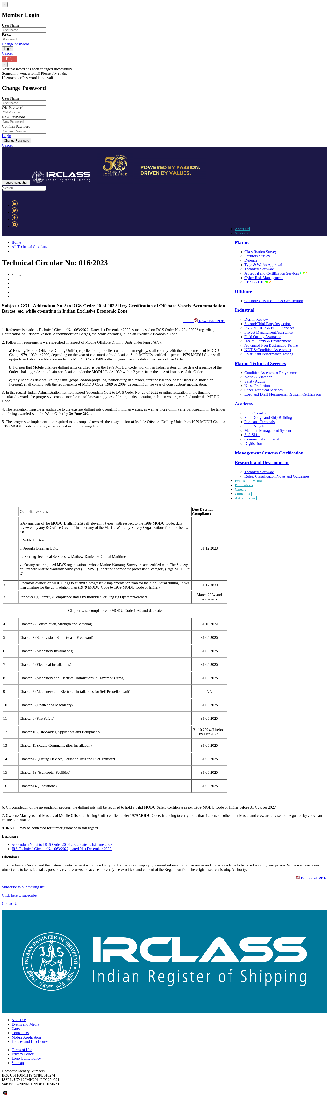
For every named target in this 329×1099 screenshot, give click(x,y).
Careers (240, 489)
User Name (10, 25)
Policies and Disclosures (30, 1041)
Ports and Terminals (259, 422)
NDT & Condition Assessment (267, 350)
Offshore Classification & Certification (273, 301)
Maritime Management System (267, 430)
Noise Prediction (257, 386)
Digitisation (253, 443)
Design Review (256, 319)
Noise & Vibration (258, 377)
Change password (15, 44)
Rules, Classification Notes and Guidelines (276, 476)
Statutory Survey (257, 256)
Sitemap (18, 1063)
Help (9, 59)
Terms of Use (22, 1050)
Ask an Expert (245, 498)
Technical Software (259, 269)
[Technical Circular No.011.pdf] (252, 869)
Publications (244, 485)
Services (241, 233)
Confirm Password (16, 126)
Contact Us (243, 494)
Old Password (12, 108)
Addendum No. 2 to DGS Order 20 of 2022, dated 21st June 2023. (62, 844)
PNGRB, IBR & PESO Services (269, 328)
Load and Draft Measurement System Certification (282, 394)
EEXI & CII (254, 282)
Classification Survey (260, 252)
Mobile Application (26, 1037)
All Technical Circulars (29, 247)
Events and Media (248, 481)
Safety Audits (254, 381)
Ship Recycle (254, 426)
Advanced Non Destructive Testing (271, 345)
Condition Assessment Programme (270, 373)
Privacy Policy (23, 1054)
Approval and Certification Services (272, 273)
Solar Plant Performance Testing (268, 354)
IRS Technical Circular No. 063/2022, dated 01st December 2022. (62, 849)
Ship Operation (256, 413)
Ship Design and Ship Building (268, 417)
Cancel (7, 53)
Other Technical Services (263, 390)
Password (9, 35)
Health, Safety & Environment (267, 341)
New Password (13, 117)
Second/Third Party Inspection (267, 324)
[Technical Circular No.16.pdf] (289, 878)
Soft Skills (252, 435)
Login (6, 136)
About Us (242, 229)
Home (16, 242)
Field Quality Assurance (262, 337)
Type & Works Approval (263, 265)
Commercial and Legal (261, 439)
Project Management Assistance (268, 332)
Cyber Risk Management (263, 278)
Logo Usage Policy (26, 1058)
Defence (250, 260)
